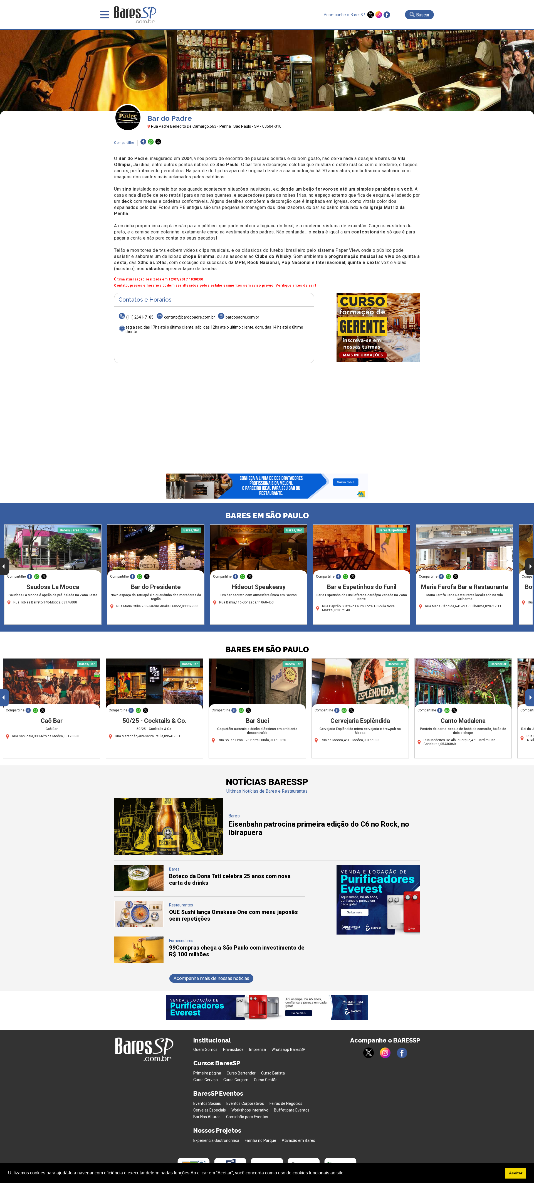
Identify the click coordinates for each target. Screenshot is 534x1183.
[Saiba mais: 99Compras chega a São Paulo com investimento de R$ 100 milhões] (139, 961)
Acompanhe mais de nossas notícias (211, 978)
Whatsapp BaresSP (288, 1049)
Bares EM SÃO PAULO (267, 515)
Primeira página (207, 1073)
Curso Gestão (266, 1080)
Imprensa (257, 1049)
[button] (346, 1173)
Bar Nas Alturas (207, 1117)
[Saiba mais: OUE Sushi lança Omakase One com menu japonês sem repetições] (139, 925)
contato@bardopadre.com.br (189, 317)
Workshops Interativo (249, 1110)
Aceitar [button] (515, 1173)
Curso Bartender (241, 1073)
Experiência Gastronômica (216, 1140)
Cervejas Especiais (209, 1110)
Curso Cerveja (205, 1080)
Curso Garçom (235, 1080)
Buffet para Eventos (292, 1110)
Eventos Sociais (207, 1103)
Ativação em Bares (298, 1140)
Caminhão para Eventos (247, 1117)
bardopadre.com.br (242, 317)
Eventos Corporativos (245, 1103)
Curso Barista (273, 1073)
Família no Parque (260, 1140)
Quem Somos (205, 1049)
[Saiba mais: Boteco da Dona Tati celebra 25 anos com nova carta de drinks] (139, 889)
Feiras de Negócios (286, 1103)
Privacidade (233, 1049)
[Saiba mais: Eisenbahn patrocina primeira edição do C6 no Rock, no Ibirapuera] (168, 853)
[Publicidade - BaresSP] (378, 327)
